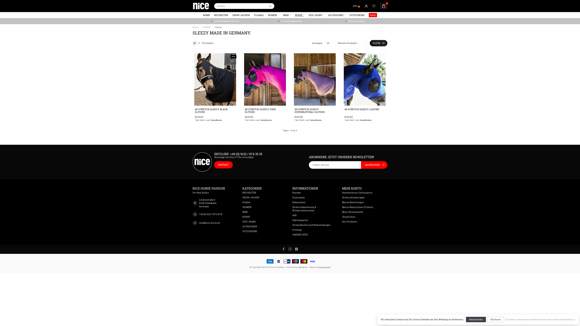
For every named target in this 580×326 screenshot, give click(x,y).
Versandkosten (216, 120)
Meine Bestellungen (353, 202)
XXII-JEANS (315, 15)
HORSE (298, 15)
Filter (377, 43)
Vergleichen (348, 216)
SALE (373, 15)
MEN (286, 15)
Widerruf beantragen (353, 197)
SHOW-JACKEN (241, 15)
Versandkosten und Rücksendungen (311, 225)
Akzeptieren (476, 319)
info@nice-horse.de (209, 222)
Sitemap (297, 229)
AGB (294, 215)
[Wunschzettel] (373, 6)
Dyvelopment (324, 267)
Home (206, 15)
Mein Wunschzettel (352, 212)
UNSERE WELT (300, 234)
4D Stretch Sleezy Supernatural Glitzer (310, 110)
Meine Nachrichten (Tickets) (357, 207)
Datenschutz (299, 202)
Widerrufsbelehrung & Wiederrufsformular (304, 209)
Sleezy (218, 27)
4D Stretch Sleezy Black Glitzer (211, 110)
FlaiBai (259, 15)
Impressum (298, 197)
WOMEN (272, 15)
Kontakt (296, 192)
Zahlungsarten (300, 220)
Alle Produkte (349, 221)
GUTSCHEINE (357, 15)
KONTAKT (223, 164)
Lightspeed (302, 267)
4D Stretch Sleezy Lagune (361, 109)
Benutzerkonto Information (357, 192)
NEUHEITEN (221, 15)
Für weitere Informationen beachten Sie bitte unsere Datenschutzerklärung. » (540, 319)
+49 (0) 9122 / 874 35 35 (210, 214)
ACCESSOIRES (335, 15)
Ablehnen (495, 319)
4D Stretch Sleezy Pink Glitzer (260, 110)
